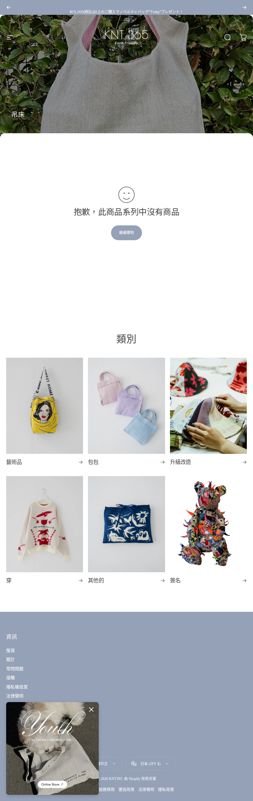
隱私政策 (166, 789)
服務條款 (107, 789)
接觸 (10, 677)
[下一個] (244, 7)
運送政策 (126, 789)
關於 (10, 659)
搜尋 (10, 650)
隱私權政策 (17, 687)
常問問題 (14, 668)
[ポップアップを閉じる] (91, 709)
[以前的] (8, 7)
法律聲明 (14, 696)
